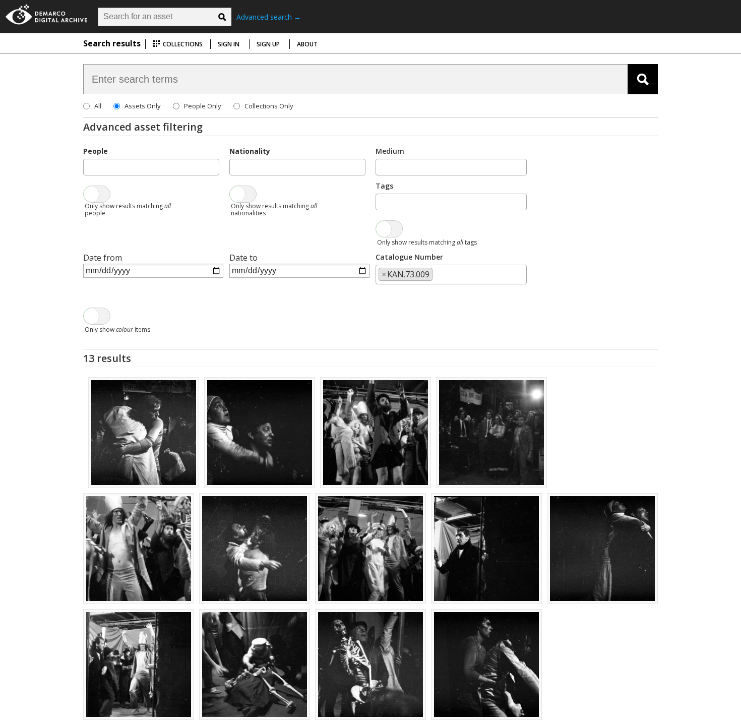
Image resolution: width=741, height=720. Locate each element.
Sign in (228, 44)
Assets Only (143, 105)
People (95, 151)
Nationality (249, 151)
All (97, 105)
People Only (202, 105)
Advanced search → (268, 17)
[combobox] (151, 167)
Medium (390, 151)
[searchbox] (89, 166)
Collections (182, 44)
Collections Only (268, 105)
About (307, 44)
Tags (384, 186)
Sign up (268, 44)
